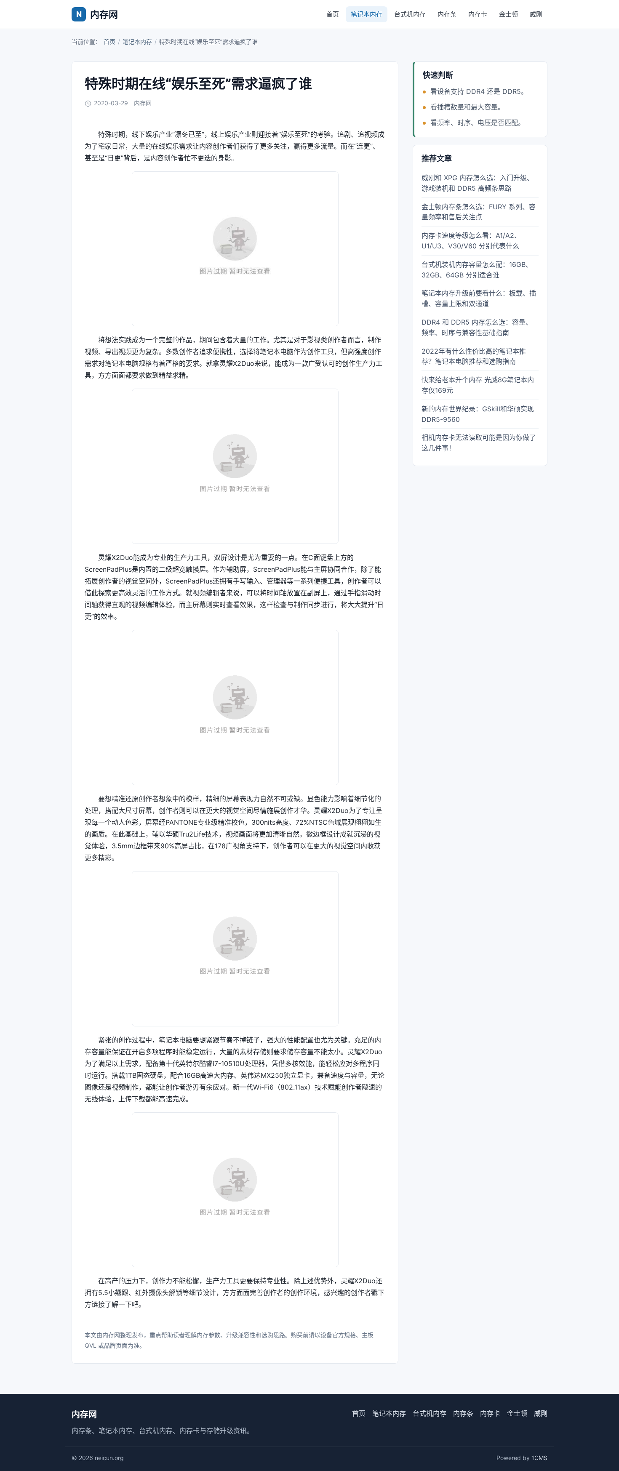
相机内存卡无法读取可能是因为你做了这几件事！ (479, 442)
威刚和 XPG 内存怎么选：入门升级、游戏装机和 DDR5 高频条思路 (478, 182)
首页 (332, 14)
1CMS (539, 1457)
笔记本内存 (366, 14)
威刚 (536, 14)
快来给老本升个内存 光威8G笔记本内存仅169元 (478, 385)
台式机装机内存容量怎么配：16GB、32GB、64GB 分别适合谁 (477, 269)
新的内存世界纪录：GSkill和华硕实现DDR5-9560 (478, 414)
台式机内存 (410, 14)
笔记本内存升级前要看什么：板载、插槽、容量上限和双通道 (479, 298)
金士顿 (508, 14)
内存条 (447, 14)
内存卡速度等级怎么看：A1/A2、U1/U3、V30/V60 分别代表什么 (471, 240)
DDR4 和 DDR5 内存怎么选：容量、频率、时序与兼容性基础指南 (477, 327)
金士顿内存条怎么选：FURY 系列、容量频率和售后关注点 (479, 212)
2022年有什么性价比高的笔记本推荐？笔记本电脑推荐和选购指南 (474, 356)
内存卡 (477, 14)
